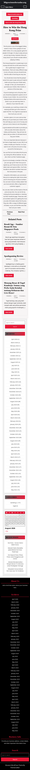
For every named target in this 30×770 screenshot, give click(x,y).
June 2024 (14, 408)
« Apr (6, 531)
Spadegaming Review (13, 256)
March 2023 (14, 457)
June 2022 (14, 486)
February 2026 (14, 346)
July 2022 (14, 483)
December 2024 (14, 388)
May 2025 (14, 372)
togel (14, 506)
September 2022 (14, 477)
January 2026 (14, 349)
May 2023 (14, 450)
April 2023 (14, 454)
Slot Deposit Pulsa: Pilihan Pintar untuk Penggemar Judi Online (15, 556)
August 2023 (14, 441)
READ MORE (10, 249)
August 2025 (14, 362)
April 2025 (14, 375)
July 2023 (14, 444)
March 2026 (14, 342)
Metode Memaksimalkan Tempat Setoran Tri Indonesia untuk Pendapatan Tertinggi (15, 564)
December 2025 (14, 352)
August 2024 (14, 401)
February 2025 (14, 382)
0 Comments (22, 232)
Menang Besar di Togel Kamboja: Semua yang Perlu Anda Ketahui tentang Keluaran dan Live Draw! (14, 288)
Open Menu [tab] (9, 7)
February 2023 (14, 460)
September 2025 (14, 359)
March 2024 (14, 418)
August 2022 (14, 480)
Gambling (15, 18)
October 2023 (14, 434)
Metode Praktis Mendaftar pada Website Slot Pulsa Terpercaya (15, 550)
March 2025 (14, 378)
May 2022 (14, 490)
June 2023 (14, 447)
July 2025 (14, 365)
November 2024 (14, 391)
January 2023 (14, 463)
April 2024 (14, 414)
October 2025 (14, 355)
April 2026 (14, 339)
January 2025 (14, 385)
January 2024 (14, 424)
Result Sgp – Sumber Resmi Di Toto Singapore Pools (13, 226)
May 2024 (14, 411)
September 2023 (14, 437)
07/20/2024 (8, 232)
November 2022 (14, 470)
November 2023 (14, 431)
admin (14, 33)
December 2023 (14, 427)
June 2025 (14, 369)
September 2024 (14, 398)
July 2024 (14, 405)
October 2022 (14, 473)
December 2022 (14, 467)
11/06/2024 (8, 296)
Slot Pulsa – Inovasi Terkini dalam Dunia (15, 544)
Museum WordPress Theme (14, 765)
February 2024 (14, 421)
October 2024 (14, 395)
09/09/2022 (8, 259)
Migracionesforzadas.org (15, 2)
